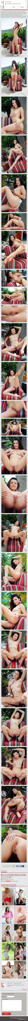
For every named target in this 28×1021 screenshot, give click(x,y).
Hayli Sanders (9, 876)
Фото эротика (18, 1017)
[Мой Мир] (21, 866)
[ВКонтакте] (17, 866)
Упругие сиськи (18, 875)
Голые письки (23, 874)
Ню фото (24, 875)
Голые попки (11, 875)
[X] (23, 866)
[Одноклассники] (19, 866)
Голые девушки (10, 874)
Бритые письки (4, 875)
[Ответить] (24, 989)
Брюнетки (17, 874)
